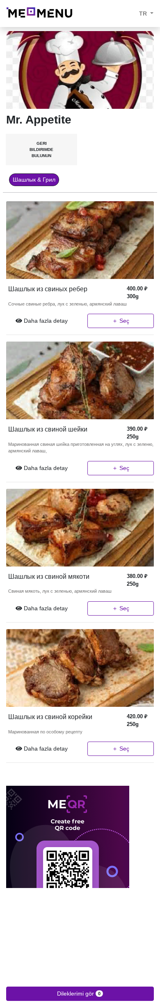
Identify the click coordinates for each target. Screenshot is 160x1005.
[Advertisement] (80, 945)
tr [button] (144, 13)
